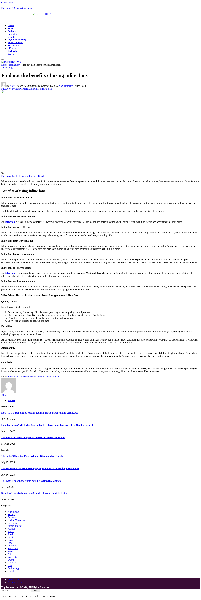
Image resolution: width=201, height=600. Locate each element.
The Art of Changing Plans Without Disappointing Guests (32, 456)
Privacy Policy (15, 582)
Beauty (11, 514)
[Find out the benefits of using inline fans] (63, 170)
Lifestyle (12, 48)
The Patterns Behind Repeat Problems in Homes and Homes (33, 437)
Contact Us (13, 579)
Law (10, 542)
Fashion (11, 528)
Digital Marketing (17, 39)
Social (11, 559)
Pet (9, 554)
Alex (12, 86)
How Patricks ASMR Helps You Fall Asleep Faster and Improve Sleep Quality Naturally (48, 425)
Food (10, 534)
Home (11, 25)
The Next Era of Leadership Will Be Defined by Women (31, 480)
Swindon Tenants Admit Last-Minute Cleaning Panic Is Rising (34, 493)
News (10, 28)
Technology (13, 51)
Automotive (13, 511)
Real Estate (13, 45)
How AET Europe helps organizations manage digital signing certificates (39, 412)
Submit (35, 590)
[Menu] (2, 59)
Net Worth (13, 548)
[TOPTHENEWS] (26, 14)
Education (13, 34)
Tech (10, 565)
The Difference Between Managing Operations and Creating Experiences (40, 468)
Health (11, 37)
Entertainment (15, 42)
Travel (11, 54)
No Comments (66, 86)
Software (12, 562)
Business (12, 31)
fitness (11, 531)
